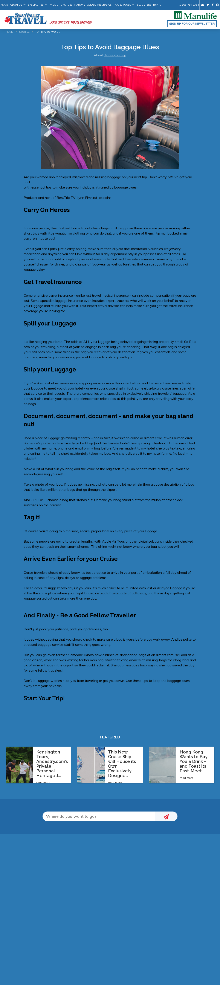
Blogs (141, 4)
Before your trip (115, 55)
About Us (16, 4)
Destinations (76, 4)
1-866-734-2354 (189, 4)
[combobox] (99, 816)
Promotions (57, 4)
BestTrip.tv (154, 4)
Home (4, 4)
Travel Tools (122, 4)
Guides (91, 4)
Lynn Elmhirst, (87, 197)
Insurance (104, 4)
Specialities (35, 4)
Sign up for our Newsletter (192, 24)
